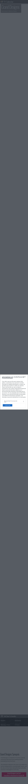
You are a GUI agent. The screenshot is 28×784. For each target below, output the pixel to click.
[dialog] (14, 392)
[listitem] (14, 401)
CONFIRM (7, 405)
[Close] (25, 377)
